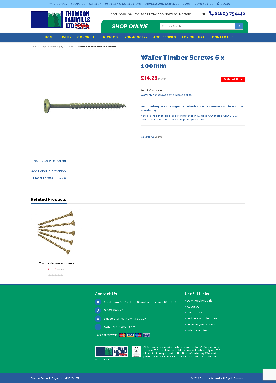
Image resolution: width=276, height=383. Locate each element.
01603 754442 (114, 310)
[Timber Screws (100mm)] (56, 233)
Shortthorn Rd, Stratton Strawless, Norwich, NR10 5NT (140, 302)
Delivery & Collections (123, 4)
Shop (43, 46)
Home (49, 37)
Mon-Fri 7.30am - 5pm (120, 327)
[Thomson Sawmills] (60, 21)
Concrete (86, 37)
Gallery (95, 4)
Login (225, 4)
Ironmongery (136, 37)
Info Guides (58, 4)
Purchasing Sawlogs (162, 4)
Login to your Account (202, 324)
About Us (78, 4)
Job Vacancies (197, 330)
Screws (70, 46)
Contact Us (203, 4)
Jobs (187, 4)
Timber (66, 37)
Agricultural (194, 37)
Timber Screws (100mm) (56, 263)
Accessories (164, 37)
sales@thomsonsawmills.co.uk (125, 319)
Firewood (109, 37)
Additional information (50, 161)
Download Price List (200, 300)
